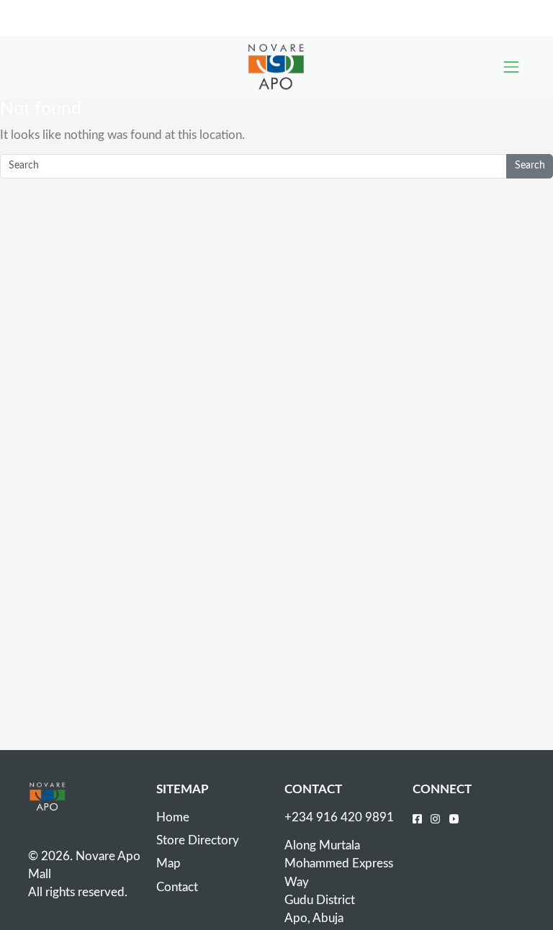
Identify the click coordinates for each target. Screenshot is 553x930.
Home (172, 817)
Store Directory (197, 840)
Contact (177, 887)
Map (168, 863)
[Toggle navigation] (511, 67)
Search (530, 166)
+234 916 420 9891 (339, 817)
